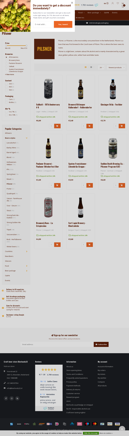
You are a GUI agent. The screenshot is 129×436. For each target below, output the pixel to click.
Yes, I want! (63, 24)
